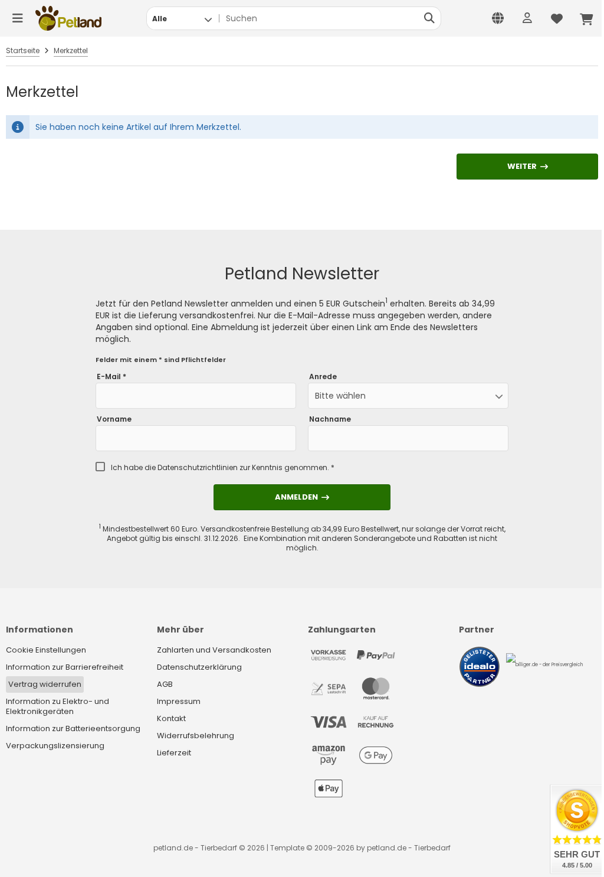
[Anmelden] (527, 18)
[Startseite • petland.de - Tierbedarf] (68, 18)
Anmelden (302, 497)
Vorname (114, 419)
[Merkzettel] (557, 18)
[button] (182, 18)
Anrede (323, 377)
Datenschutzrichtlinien (197, 467)
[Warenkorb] (586, 18)
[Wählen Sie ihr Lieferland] (498, 18)
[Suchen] (429, 18)
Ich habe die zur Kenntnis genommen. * (222, 467)
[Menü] (17, 18)
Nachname (330, 419)
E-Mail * (111, 377)
